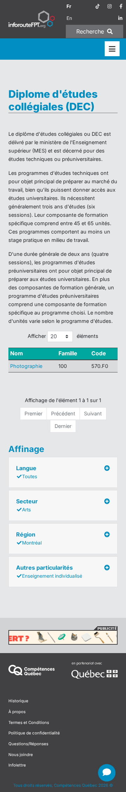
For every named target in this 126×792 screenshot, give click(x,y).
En (69, 18)
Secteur (27, 505)
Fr (68, 6)
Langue (26, 472)
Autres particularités (49, 571)
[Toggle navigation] (112, 49)
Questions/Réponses (28, 743)
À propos (17, 711)
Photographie (26, 366)
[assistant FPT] (106, 773)
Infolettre (17, 765)
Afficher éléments (63, 336)
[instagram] (109, 6)
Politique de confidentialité (34, 733)
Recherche (91, 31)
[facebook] (121, 6)
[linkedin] (120, 18)
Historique (18, 700)
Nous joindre (20, 754)
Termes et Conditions (28, 722)
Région (29, 538)
